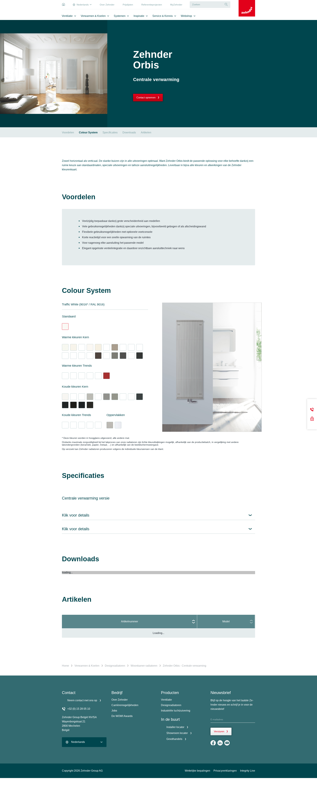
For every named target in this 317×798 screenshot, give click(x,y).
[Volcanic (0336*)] (139, 355)
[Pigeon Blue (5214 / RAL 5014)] (73, 425)
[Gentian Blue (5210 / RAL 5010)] (81, 425)
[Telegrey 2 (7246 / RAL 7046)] (123, 396)
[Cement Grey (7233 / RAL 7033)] (81, 347)
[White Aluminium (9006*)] (90, 396)
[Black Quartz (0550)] (65, 405)
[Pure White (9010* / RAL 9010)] (73, 347)
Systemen (119, 16)
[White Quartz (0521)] (65, 347)
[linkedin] (220, 743)
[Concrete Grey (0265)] (73, 355)
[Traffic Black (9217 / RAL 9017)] (81, 405)
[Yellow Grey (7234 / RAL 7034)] (131, 347)
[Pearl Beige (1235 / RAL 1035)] (139, 347)
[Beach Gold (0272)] (65, 355)
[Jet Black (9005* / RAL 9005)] (90, 405)
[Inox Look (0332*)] (114, 396)
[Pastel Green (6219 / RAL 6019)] (65, 375)
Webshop (186, 16)
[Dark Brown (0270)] (106, 355)
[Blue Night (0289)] (98, 425)
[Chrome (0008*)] (118, 425)
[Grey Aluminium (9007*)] (114, 355)
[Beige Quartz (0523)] (114, 347)
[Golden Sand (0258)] (123, 347)
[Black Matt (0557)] (73, 405)
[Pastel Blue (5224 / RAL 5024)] (65, 425)
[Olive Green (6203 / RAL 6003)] (81, 375)
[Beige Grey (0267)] (81, 355)
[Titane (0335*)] (106, 396)
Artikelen (146, 132)
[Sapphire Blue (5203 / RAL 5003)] (90, 425)
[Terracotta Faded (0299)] (90, 375)
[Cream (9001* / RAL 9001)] (98, 347)
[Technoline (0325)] (109, 425)
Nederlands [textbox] (78, 742)
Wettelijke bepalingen (197, 770)
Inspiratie (139, 16)
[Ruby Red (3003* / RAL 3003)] (106, 375)
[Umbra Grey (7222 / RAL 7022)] (131, 355)
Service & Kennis (162, 16)
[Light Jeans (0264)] (98, 396)
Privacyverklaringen (225, 770)
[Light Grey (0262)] (81, 396)
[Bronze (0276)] (90, 355)
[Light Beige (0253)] (73, 396)
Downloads (129, 132)
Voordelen (68, 132)
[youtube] (227, 743)
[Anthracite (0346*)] (123, 355)
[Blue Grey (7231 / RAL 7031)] (131, 396)
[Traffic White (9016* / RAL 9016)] (65, 326)
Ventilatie (67, 16)
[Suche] (226, 4)
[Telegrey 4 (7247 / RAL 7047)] (106, 347)
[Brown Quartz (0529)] (98, 355)
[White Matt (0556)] (65, 396)
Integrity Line (247, 770)
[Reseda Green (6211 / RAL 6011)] (73, 375)
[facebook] (213, 743)
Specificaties (110, 132)
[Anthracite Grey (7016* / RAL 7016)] (139, 396)
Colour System (88, 132)
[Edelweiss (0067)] (90, 347)
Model (226, 621)
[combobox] (84, 742)
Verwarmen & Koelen (93, 16)
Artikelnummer (129, 621)
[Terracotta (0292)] (98, 375)
